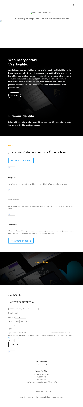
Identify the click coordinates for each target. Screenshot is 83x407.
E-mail (10, 313)
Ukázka (14, 95)
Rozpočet (11, 317)
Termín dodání (13, 321)
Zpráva (10, 329)
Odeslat (14, 344)
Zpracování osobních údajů (18, 333)
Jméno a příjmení (14, 309)
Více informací (13, 338)
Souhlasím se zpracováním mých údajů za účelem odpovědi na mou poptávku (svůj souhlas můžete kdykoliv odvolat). (40, 335)
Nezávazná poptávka (21, 160)
